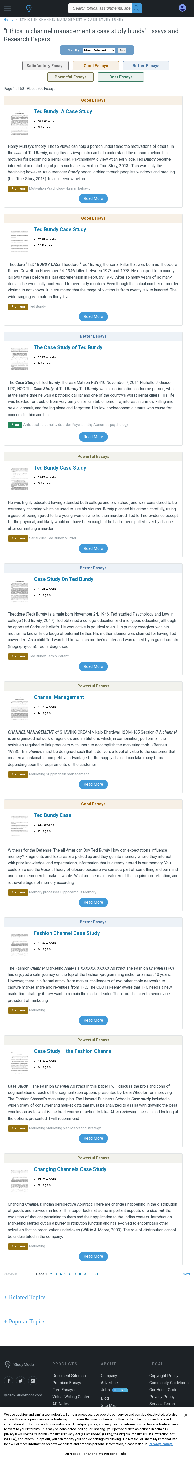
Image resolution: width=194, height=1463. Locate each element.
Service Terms (162, 1403)
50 (96, 1274)
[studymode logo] (29, 10)
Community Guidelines (169, 1382)
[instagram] (33, 1384)
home (9, 19)
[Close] (185, 1415)
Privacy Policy (162, 1396)
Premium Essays (67, 1382)
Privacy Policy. (161, 1444)
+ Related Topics (24, 1297)
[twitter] (22, 1384)
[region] (97, 1435)
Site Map (109, 1405)
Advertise (109, 1382)
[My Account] (184, 8)
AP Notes (60, 1403)
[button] (7, 7)
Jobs (105, 1389)
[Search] (137, 8)
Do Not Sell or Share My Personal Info (95, 1454)
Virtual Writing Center (70, 1396)
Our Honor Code (163, 1389)
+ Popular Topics (24, 1321)
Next (186, 1274)
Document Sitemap (69, 1375)
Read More (93, 198)
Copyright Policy (163, 1375)
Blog (105, 1398)
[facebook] (10, 1384)
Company (109, 1375)
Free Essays (63, 1389)
